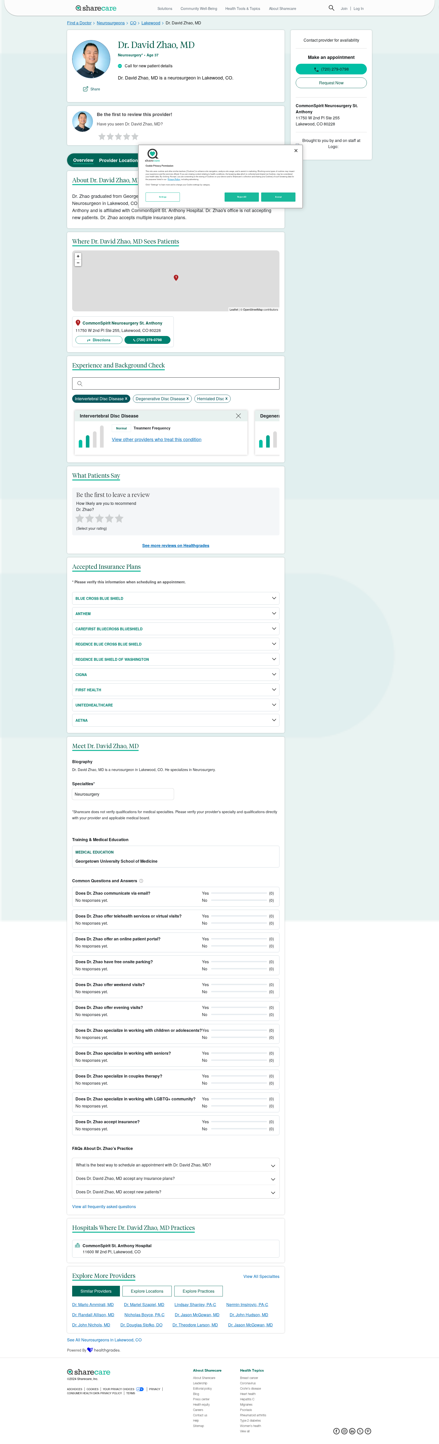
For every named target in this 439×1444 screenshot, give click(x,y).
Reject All (241, 197)
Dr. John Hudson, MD (249, 1315)
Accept (278, 197)
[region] (220, 176)
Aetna (81, 720)
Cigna (81, 674)
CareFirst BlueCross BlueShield (109, 628)
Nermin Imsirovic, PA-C (247, 1304)
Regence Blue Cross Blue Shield (108, 644)
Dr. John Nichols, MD (91, 1325)
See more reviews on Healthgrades (175, 545)
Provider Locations (119, 160)
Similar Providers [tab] (96, 1291)
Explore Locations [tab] (147, 1291)
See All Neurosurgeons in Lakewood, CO (104, 1340)
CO (133, 23)
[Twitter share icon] (360, 1433)
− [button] (78, 262)
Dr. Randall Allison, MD (93, 1315)
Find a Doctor (79, 23)
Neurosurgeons (111, 23)
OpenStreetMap (253, 309)
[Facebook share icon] (336, 1433)
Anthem (83, 613)
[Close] (296, 150)
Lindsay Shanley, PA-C (195, 1304)
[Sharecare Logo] (97, 8)
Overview (83, 160)
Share (95, 88)
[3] (118, 135)
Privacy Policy (174, 179)
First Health (88, 689)
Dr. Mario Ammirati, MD (93, 1304)
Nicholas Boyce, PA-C (144, 1315)
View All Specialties (261, 1276)
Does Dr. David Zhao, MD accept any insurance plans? (125, 1178)
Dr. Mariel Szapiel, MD (144, 1304)
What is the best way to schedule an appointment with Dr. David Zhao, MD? (143, 1165)
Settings (163, 197)
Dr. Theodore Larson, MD (195, 1325)
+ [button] (78, 256)
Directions (101, 339)
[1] (101, 135)
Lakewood (151, 23)
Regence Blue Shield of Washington (112, 659)
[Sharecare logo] (123, 1372)
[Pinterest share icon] (368, 1433)
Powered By (76, 1350)
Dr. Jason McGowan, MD (197, 1315)
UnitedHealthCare (94, 705)
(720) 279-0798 (149, 339)
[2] (109, 135)
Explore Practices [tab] (198, 1291)
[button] (140, 881)
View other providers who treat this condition (156, 439)
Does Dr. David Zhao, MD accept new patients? (118, 1192)
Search (331, 8)
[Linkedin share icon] (352, 1433)
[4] (126, 135)
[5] (135, 135)
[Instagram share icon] (344, 1433)
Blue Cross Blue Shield (99, 598)
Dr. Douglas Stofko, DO (141, 1325)
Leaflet (234, 309)
